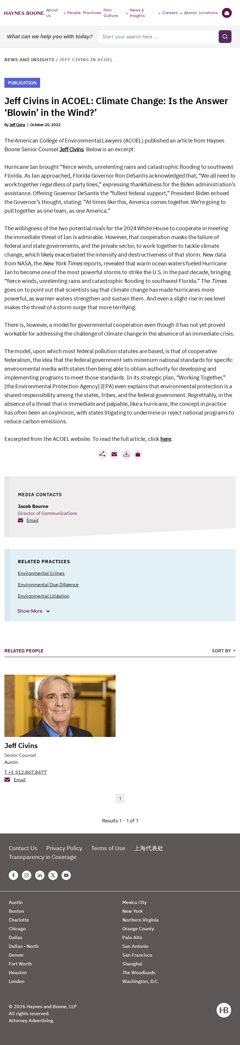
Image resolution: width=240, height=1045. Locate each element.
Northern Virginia (140, 920)
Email (32, 520)
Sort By (222, 651)
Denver (16, 955)
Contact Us (23, 848)
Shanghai (132, 964)
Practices (92, 12)
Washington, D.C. (140, 981)
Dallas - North (24, 946)
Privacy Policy (64, 848)
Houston (18, 972)
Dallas (16, 937)
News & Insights (137, 13)
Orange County (138, 928)
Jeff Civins (17, 124)
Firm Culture (111, 13)
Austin (11, 762)
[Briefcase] (226, 13)
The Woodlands (138, 972)
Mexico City (134, 902)
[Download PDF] (126, 454)
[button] (138, 454)
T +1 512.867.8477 (25, 772)
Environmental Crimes (41, 573)
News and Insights (29, 59)
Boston (16, 911)
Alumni (190, 12)
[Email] (114, 454)
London (16, 981)
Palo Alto (132, 937)
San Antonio (135, 946)
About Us (52, 13)
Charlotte (19, 920)
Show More (30, 611)
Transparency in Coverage (42, 857)
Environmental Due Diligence (48, 584)
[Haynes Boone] (24, 13)
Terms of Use (108, 848)
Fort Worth (20, 964)
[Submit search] (225, 36)
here (165, 438)
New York (132, 911)
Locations (208, 12)
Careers (170, 12)
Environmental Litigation (43, 596)
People (74, 12)
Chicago (17, 928)
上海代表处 (148, 848)
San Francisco (137, 955)
